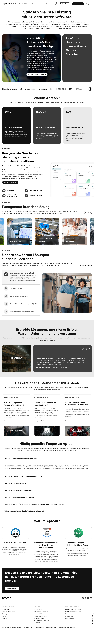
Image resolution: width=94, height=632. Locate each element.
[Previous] (85, 212)
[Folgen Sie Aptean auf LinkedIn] (88, 598)
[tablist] (21, 293)
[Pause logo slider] (90, 89)
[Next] (90, 212)
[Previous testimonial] (83, 348)
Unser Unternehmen (43, 4)
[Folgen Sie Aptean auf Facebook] (83, 598)
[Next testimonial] (88, 348)
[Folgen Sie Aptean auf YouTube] (91, 598)
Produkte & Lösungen (25, 4)
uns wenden (74, 450)
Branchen (34, 4)
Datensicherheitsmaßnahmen (11, 547)
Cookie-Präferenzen (27, 627)
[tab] (21, 277)
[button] (19, 231)
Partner (53, 4)
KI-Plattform (14, 4)
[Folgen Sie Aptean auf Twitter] (85, 598)
